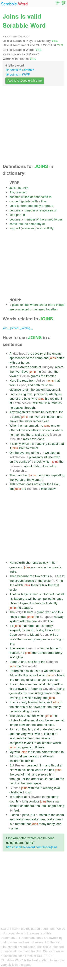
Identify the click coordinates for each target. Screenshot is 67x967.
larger (40, 724)
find (22, 434)
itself (22, 448)
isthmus (47, 743)
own (21, 688)
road (25, 380)
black (60, 675)
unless (36, 603)
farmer (33, 594)
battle (60, 358)
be (43, 412)
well (30, 733)
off (28, 679)
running (20, 679)
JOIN (12, 188)
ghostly (57, 567)
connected (41, 197)
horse (25, 362)
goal (55, 443)
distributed (16, 792)
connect (21, 192)
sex (43, 707)
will (35, 403)
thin (11, 675)
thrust (55, 765)
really (19, 819)
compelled (44, 598)
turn (56, 779)
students (48, 430)
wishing (48, 788)
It (10, 443)
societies (32, 430)
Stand (13, 661)
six (37, 756)
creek (38, 461)
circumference (24, 580)
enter (42, 484)
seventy (29, 639)
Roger (33, 688)
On (11, 452)
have (33, 439)
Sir (27, 688)
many (42, 824)
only (18, 443)
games (14, 828)
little (46, 733)
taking (40, 630)
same (54, 796)
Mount (34, 634)
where (34, 304)
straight (58, 639)
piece (19, 715)
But (11, 765)
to (19, 188)
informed (48, 594)
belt (51, 769)
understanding (19, 711)
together (52, 309)
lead (59, 824)
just (37, 434)
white (19, 675)
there (29, 434)
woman (37, 479)
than (20, 639)
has (25, 425)
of (55, 210)
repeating (57, 475)
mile (44, 488)
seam (60, 815)
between (25, 724)
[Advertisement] (33, 126)
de (40, 688)
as (60, 394)
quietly (43, 562)
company (35, 224)
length (30, 630)
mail (41, 403)
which (47, 461)
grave (13, 567)
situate (48, 457)
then (26, 475)
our (18, 362)
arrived (33, 425)
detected (51, 412)
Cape (13, 634)
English (27, 729)
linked (25, 197)
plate (37, 671)
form (23, 205)
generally (15, 693)
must (34, 720)
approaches (17, 358)
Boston (14, 652)
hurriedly (52, 394)
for (42, 385)
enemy (57, 353)
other (12, 430)
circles (13, 720)
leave (59, 598)
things (60, 304)
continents (37, 747)
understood (47, 729)
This (12, 484)
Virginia (18, 657)
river (18, 371)
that (57, 380)
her (54, 562)
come (13, 224)
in (24, 214)
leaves (20, 648)
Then (12, 576)
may (17, 434)
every (38, 697)
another (14, 733)
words (19, 479)
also (41, 720)
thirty (36, 466)
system (14, 621)
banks (23, 461)
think (12, 756)
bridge (22, 616)
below (53, 466)
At (10, 353)
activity (48, 228)
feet (16, 810)
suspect (14, 630)
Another (14, 594)
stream (21, 484)
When (13, 425)
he (11, 407)
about (28, 466)
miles (44, 466)
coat (17, 774)
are (11, 309)
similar (47, 684)
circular (14, 806)
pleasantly (36, 457)
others (34, 448)
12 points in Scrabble (19, 70)
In (10, 367)
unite (25, 188)
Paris (54, 403)
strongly (47, 625)
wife (17, 752)
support (14, 228)
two (41, 304)
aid (52, 733)
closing (21, 394)
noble (13, 616)
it (46, 403)
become (14, 197)
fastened (39, 309)
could (44, 779)
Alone (22, 661)
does (29, 484)
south (34, 367)
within (49, 585)
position (57, 684)
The (12, 475)
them (34, 585)
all (62, 594)
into (20, 224)
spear (37, 783)
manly (57, 707)
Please (14, 815)
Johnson (15, 729)
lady (42, 702)
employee (46, 210)
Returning (16, 671)
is (13, 443)
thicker (26, 412)
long (25, 801)
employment (22, 603)
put (33, 815)
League (27, 607)
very (24, 702)
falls (41, 585)
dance (48, 693)
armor (35, 779)
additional (46, 756)
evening (25, 452)
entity (37, 205)
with (35, 201)
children (14, 760)
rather (41, 394)
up (34, 394)
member (29, 210)
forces (58, 219)
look (27, 760)
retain (26, 389)
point (53, 416)
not (36, 484)
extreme (23, 367)
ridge (31, 625)
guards (35, 376)
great (25, 747)
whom (59, 430)
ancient (41, 389)
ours (36, 711)
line (43, 201)
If (10, 625)
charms (20, 707)
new (34, 621)
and (46, 358)
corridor (34, 801)
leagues (41, 639)
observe (54, 671)
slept (53, 452)
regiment (56, 398)
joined (15, 328)
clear (45, 421)
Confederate (45, 652)
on (11, 461)
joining (26, 328)
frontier (50, 376)
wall (35, 675)
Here (12, 380)
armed (49, 219)
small (56, 801)
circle (47, 580)
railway (59, 616)
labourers (20, 598)
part (19, 214)
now (26, 671)
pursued (32, 765)
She (12, 648)
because (23, 576)
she (28, 562)
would (36, 412)
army (58, 652)
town (12, 376)
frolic (12, 571)
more (51, 304)
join (6, 328)
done (40, 439)
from (32, 380)
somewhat (35, 684)
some (49, 385)
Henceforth (17, 562)
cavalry (38, 353)
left (57, 679)
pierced (43, 774)
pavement (53, 389)
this (29, 394)
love (57, 788)
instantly (51, 603)
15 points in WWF (17, 74)
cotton (31, 715)
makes (14, 421)
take (12, 214)
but (11, 488)
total (44, 806)
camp (39, 358)
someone (28, 228)
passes (19, 407)
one (30, 205)
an (41, 228)
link (11, 192)
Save (25, 371)
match (42, 815)
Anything (15, 412)
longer (13, 724)
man (19, 475)
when (25, 443)
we (47, 452)
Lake (55, 484)
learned (33, 702)
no (33, 567)
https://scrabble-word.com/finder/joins (31, 847)
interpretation (18, 738)
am (13, 394)
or (31, 197)
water (28, 421)
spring (16, 416)
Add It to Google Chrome (25, 80)
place (15, 304)
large (24, 594)
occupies (18, 684)
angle (42, 679)
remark (20, 824)
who (34, 398)
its (49, 443)
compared (16, 743)
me (37, 738)
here (30, 612)
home (54, 648)
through (29, 407)
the (42, 219)
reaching (41, 443)
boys (27, 398)
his (47, 398)
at (10, 403)
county (14, 801)
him (40, 765)
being (60, 688)
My (11, 752)
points (26, 201)
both (37, 385)
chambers (27, 806)
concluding (35, 693)
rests (34, 562)
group (49, 205)
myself (28, 743)
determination (51, 752)
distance (15, 389)
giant (40, 612)
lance (30, 769)
